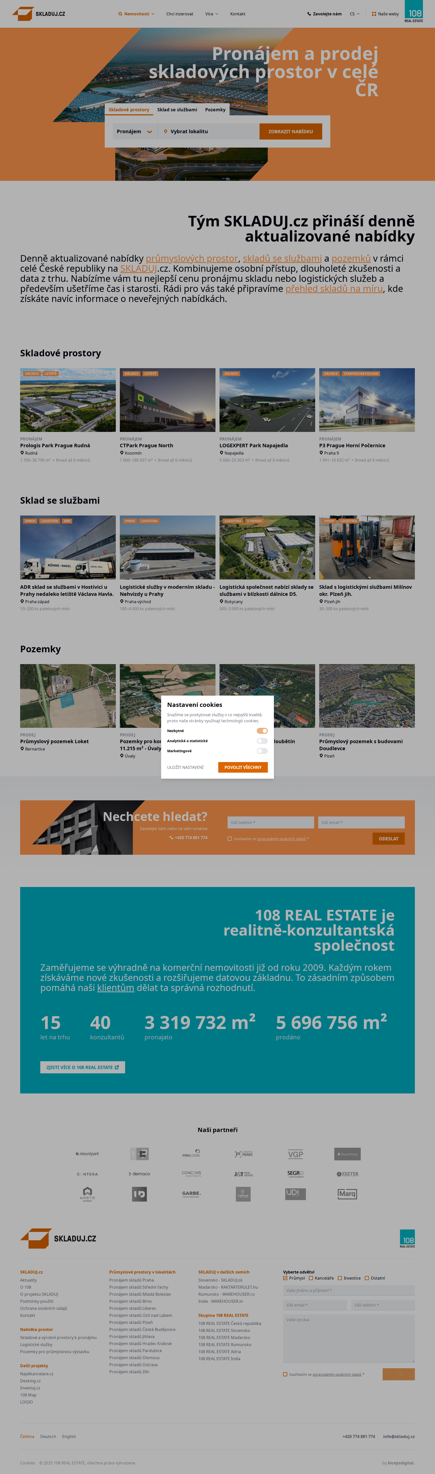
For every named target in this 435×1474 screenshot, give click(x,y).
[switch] (262, 731)
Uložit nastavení (185, 767)
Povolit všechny (243, 767)
